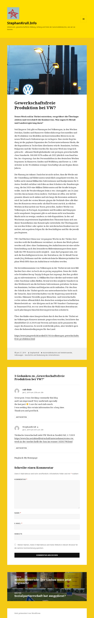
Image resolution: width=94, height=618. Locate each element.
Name (17, 513)
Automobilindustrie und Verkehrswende (57, 353)
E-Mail (18, 523)
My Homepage (30, 457)
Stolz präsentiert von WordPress (27, 613)
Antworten (21, 417)
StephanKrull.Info (22, 23)
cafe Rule (27, 389)
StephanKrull (34, 353)
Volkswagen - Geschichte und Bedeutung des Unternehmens (36, 355)
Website (18, 534)
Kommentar (20, 479)
